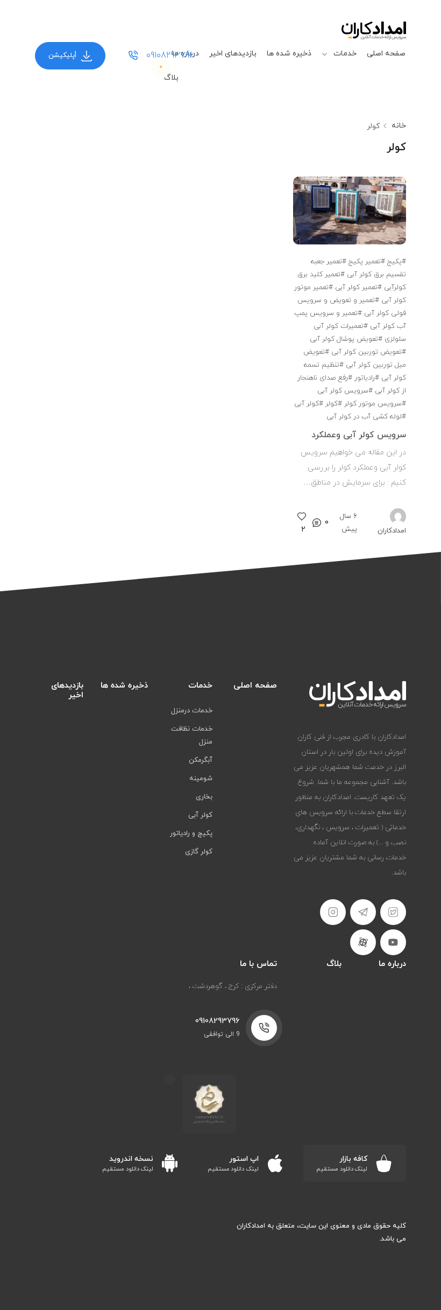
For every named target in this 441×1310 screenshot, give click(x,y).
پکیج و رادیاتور (191, 833)
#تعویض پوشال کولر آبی (346, 339)
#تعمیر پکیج (366, 262)
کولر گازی (198, 852)
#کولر (333, 404)
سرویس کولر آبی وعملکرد (358, 435)
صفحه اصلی (386, 53)
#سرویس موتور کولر (375, 404)
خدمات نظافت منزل (191, 735)
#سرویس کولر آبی (345, 391)
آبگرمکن (200, 760)
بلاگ (171, 78)
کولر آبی (200, 815)
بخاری (204, 797)
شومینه (200, 778)
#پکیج (396, 262)
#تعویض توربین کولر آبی (368, 352)
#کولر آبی (308, 404)
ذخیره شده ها (289, 53)
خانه (399, 126)
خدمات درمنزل (191, 711)
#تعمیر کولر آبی (358, 287)
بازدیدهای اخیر (233, 53)
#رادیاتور (366, 378)
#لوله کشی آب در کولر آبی (366, 417)
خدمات (344, 53)
